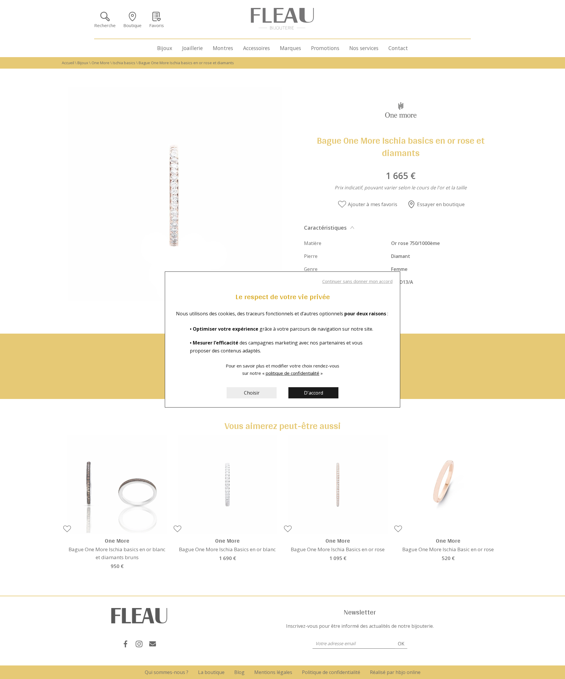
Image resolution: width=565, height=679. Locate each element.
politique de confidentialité (292, 373)
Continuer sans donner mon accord (357, 281)
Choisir (252, 393)
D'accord (313, 393)
